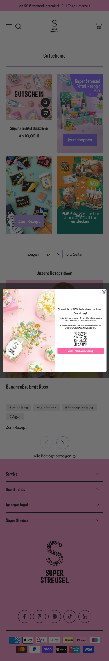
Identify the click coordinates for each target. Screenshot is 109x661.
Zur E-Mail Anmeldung (80, 350)
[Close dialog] (104, 292)
